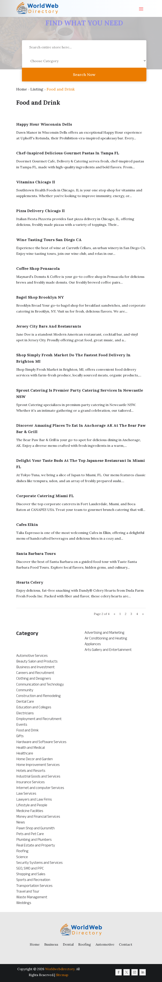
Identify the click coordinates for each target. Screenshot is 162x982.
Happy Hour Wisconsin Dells (44, 124)
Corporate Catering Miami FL (45, 495)
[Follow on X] (126, 972)
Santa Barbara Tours (36, 553)
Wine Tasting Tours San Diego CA (49, 239)
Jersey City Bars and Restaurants (48, 326)
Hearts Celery (29, 582)
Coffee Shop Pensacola (38, 268)
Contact (125, 944)
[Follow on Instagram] (134, 972)
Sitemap (62, 975)
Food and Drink (61, 89)
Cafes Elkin (27, 524)
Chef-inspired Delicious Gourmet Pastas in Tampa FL (67, 153)
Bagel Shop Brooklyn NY (40, 297)
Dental (68, 944)
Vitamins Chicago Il (35, 182)
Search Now (84, 74)
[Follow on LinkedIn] (142, 972)
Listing (36, 89)
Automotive (105, 944)
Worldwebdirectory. (60, 969)
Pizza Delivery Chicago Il (40, 210)
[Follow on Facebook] (118, 972)
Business (51, 944)
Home (21, 89)
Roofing (84, 944)
